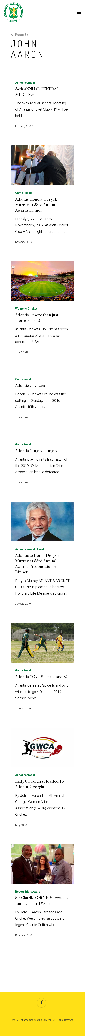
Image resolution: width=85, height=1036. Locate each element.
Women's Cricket (26, 308)
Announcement (25, 82)
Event (40, 549)
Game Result (23, 192)
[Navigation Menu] (79, 12)
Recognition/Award (28, 891)
